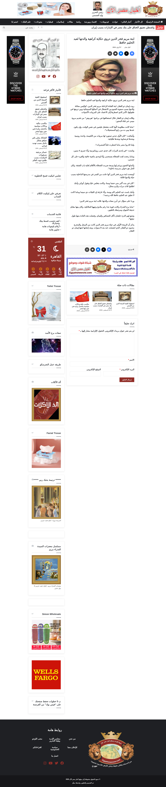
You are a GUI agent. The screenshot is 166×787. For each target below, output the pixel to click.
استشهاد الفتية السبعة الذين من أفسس (40, 100)
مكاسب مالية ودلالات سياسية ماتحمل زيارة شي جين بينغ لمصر (80, 306)
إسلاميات (60, 22)
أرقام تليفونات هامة (51, 226)
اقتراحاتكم (37, 747)
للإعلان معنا (72, 747)
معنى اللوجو (37, 739)
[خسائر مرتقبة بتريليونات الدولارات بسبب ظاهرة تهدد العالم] (54, 155)
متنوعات (38, 22)
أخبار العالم (126, 22)
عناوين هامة (54, 229)
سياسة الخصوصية (54, 748)
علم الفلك (26, 22)
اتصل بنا (54, 756)
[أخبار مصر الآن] (134, 9)
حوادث (115, 22)
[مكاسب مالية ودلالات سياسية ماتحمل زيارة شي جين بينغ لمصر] (79, 296)
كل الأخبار (139, 22)
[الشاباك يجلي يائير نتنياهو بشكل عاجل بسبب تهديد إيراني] (54, 140)
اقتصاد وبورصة (90, 22)
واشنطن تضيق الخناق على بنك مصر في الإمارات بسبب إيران (122, 27)
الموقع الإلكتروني (94, 369)
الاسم (131, 360)
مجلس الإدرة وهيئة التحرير (54, 740)
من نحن (72, 739)
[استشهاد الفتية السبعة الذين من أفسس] (124, 296)
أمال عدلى (127, 47)
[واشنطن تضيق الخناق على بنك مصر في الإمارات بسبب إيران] (102, 296)
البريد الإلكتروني (127, 369)
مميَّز (74, 783)
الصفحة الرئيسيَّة (153, 22)
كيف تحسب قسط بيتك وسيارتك (49, 222)
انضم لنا (14, 22)
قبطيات (50, 22)
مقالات (70, 22)
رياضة (78, 22)
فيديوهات (105, 22)
